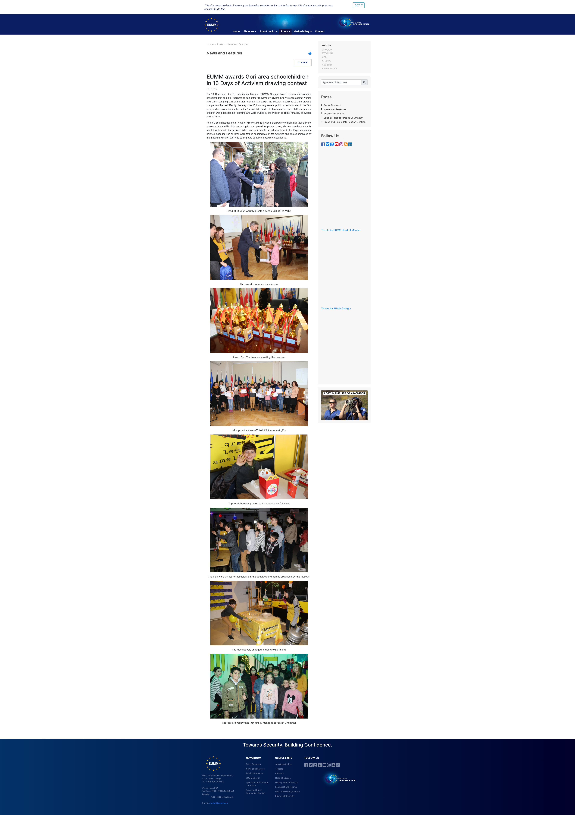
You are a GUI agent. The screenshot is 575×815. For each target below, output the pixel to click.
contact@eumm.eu (218, 803)
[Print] (309, 53)
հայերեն (327, 64)
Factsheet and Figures (286, 787)
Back (304, 62)
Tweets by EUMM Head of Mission (340, 230)
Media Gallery (301, 31)
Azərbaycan (329, 68)
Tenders (279, 769)
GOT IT (359, 5)
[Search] (364, 82)
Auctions (279, 773)
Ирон (325, 57)
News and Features (237, 44)
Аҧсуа (326, 61)
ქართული (327, 49)
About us (248, 31)
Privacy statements (284, 796)
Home (236, 31)
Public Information (334, 113)
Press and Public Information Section (345, 121)
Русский (327, 53)
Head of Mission (283, 778)
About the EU (267, 31)
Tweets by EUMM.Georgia (336, 308)
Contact (319, 31)
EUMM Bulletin (253, 778)
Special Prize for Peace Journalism (343, 117)
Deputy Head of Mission (286, 782)
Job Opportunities (283, 764)
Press (284, 31)
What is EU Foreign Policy (287, 791)
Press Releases (332, 105)
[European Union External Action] (339, 778)
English (326, 45)
